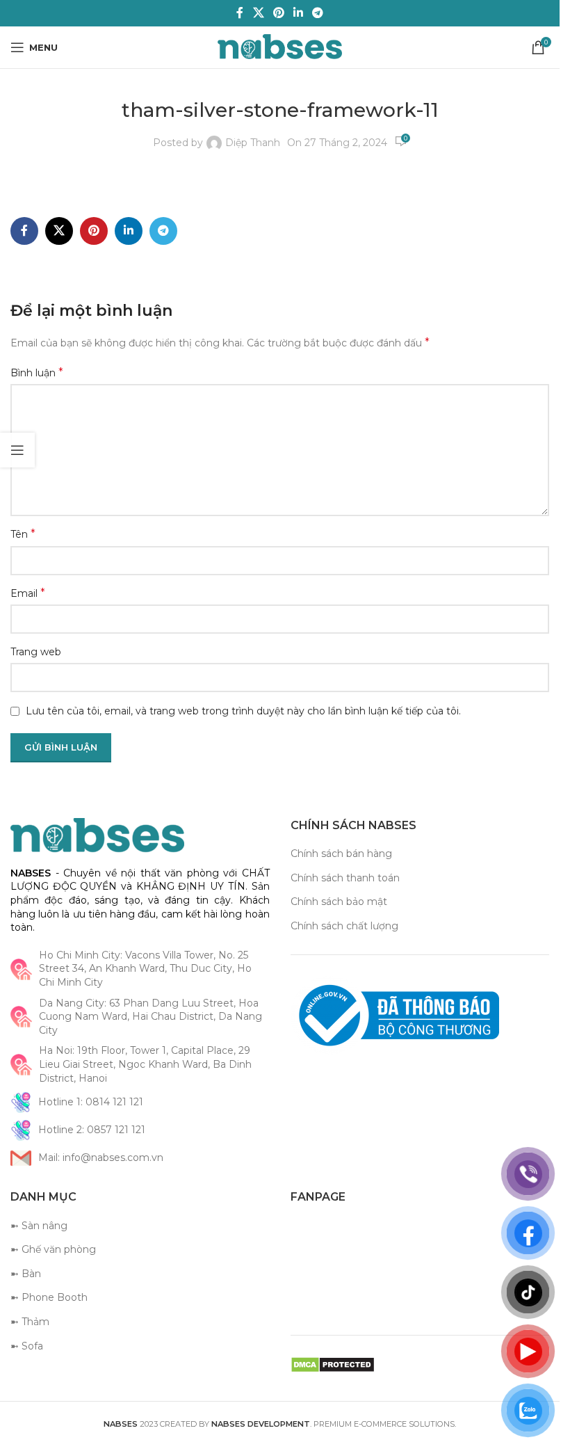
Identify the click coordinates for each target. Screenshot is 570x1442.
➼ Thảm (29, 1321)
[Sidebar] (17, 450)
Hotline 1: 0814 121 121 (90, 1102)
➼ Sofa (26, 1346)
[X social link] (258, 13)
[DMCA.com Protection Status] (333, 1364)
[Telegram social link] (318, 13)
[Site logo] (280, 46)
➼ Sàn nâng (38, 1225)
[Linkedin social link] (298, 13)
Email (27, 593)
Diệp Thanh (252, 142)
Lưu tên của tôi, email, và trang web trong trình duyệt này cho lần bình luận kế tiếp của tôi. (243, 711)
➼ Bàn (25, 1273)
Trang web (35, 652)
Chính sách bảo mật (339, 901)
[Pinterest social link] (278, 13)
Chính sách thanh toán (345, 878)
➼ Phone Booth (49, 1297)
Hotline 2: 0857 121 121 (91, 1129)
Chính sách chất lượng (344, 926)
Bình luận (36, 372)
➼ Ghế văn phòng (53, 1249)
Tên (22, 533)
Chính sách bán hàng (341, 853)
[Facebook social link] (239, 13)
